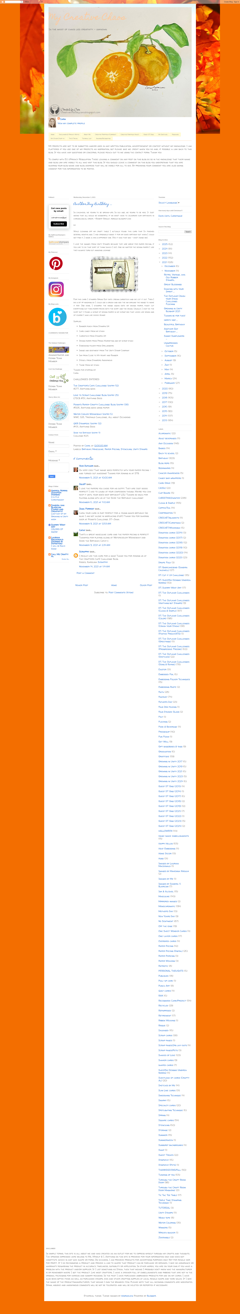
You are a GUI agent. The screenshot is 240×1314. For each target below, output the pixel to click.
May (167, 369)
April (168, 373)
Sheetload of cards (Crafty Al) (173, 1079)
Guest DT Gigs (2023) (170, 821)
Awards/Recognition (103, 138)
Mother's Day (165, 911)
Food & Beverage (167, 726)
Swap (161, 1150)
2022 (165, 257)
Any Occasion (165, 443)
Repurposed (164, 1010)
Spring (162, 1115)
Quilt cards (164, 990)
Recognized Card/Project (172, 1000)
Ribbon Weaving (166, 1020)
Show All (65, 559)
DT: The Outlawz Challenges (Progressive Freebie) (173, 648)
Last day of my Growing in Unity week (59, 516)
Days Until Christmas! (170, 215)
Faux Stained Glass (168, 711)
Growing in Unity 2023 (170, 776)
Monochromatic (166, 906)
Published (175, 134)
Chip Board (164, 492)
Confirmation (165, 512)
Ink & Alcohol (166, 891)
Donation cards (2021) (170, 557)
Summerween (165, 1140)
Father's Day (165, 701)
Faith (161, 692)
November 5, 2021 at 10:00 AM (95, 477)
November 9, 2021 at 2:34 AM (94, 545)
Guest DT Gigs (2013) (169, 786)
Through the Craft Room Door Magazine (172, 1189)
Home (52, 134)
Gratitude (163, 756)
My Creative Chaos (87, 18)
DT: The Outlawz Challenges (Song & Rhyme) (173, 663)
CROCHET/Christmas (169, 522)
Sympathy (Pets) (167, 1164)
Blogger (151, 1295)
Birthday (86, 449)
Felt (160, 716)
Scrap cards (165, 1035)
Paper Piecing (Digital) (170, 951)
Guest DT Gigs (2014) (169, 791)
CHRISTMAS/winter (169, 497)
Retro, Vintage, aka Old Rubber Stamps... (174, 277)
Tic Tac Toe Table (167, 1195)
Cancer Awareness (169, 473)
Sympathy (163, 1159)
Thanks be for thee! (174, 315)
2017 (165, 402)
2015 (165, 411)
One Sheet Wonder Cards (172, 931)
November (170, 270)
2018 (165, 397)
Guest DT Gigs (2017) (169, 796)
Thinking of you (166, 1174)
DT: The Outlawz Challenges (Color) (173, 617)
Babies (161, 448)
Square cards (166, 1120)
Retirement (164, 1015)
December (170, 266)
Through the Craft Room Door (172, 1181)
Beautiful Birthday (174, 324)
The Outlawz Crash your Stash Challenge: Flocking (174, 300)
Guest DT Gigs (149, 134)
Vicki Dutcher (86, 465)
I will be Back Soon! (58, 547)
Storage (163, 1130)
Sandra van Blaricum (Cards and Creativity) (57, 508)
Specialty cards (167, 1105)
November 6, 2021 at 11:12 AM (94, 502)
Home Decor (165, 853)
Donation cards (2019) (170, 547)
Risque (162, 1025)
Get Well (163, 741)
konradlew (127, 1295)
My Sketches (162, 134)
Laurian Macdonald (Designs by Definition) (57, 540)
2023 (165, 253)
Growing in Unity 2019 (170, 766)
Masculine (98, 449)
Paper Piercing (166, 955)
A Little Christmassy (57, 498)
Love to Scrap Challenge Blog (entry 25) (96, 395)
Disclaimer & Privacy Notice (69, 134)
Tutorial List (87, 138)
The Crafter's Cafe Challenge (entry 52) (96, 385)
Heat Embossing (166, 848)
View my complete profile (71, 123)
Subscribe (58, 224)
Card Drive (164, 483)
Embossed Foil (166, 674)
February (170, 383)
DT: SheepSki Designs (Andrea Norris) (174, 581)
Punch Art (164, 985)
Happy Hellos (165, 843)
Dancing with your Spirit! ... (174, 290)
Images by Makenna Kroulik (173, 871)
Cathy (82, 530)
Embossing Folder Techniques (174, 679)
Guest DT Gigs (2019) (169, 806)
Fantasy (162, 696)
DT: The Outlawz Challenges (173, 592)
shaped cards (165, 1065)
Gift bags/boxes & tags (170, 746)
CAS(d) (162, 488)
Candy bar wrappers (169, 478)
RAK (160, 995)
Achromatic (164, 433)
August (169, 360)
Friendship (164, 731)
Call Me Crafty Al (59, 555)
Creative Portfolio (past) (130, 134)
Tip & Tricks (73, 138)
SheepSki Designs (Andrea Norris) (172, 1071)
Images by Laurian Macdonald (168, 865)
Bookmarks (164, 468)
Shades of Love (166, 1055)
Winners (163, 1227)
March (169, 378)
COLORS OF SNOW (57, 530)
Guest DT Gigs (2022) (169, 816)
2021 (165, 262)
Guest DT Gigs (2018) (169, 801)
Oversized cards (167, 941)
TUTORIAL (164, 1207)
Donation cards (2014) (170, 532)
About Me (87, 134)
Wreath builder (166, 1232)
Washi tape (164, 1217)
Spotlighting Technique (170, 1110)
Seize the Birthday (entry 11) (87, 432)
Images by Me (165, 878)
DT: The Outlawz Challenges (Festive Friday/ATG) (173, 632)
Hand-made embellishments (173, 835)
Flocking (163, 721)
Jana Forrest (86, 508)
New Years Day (166, 916)
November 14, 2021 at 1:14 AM (94, 566)
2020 (165, 388)
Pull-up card (165, 980)
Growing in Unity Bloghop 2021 (173, 310)
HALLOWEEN (165, 830)
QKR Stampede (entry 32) (87, 423)
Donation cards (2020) (170, 552)
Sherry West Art (58, 525)
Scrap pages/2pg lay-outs (172, 1045)
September (171, 355)
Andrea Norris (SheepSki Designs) (59, 492)
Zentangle (164, 1237)
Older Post (146, 585)
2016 (165, 406)
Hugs (161, 858)
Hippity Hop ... (171, 320)
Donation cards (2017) (170, 537)
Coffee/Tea (164, 507)
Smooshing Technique (169, 1095)
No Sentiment (165, 921)
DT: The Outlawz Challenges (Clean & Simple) (173, 609)
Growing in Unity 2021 (170, 771)
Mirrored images (167, 901)
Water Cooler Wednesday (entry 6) (93, 414)
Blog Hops (163, 463)
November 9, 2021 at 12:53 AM (95, 523)
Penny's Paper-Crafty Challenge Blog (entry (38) (101, 404)
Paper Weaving (166, 960)
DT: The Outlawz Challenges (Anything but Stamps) (173, 602)
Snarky (162, 1100)
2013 (165, 420)
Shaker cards (166, 1060)
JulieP (82, 484)
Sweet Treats (166, 1155)
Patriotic (163, 965)
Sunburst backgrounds (170, 1145)
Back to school (166, 453)
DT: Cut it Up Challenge (171, 575)
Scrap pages (165, 1040)
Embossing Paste (167, 687)
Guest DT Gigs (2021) (169, 811)
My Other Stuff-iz (57, 138)
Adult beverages (167, 438)
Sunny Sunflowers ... (174, 337)
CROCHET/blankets (168, 517)
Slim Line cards (167, 1090)
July (167, 364)
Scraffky (84, 551)
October (169, 351)
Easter (162, 669)
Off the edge (165, 926)
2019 (165, 393)
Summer (162, 1135)
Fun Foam (163, 736)
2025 (165, 244)
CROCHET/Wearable (169, 527)
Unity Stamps (140, 449)
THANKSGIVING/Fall (169, 1169)
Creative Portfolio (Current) (105, 134)
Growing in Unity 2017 (170, 761)
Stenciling (126, 449)
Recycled (163, 1005)
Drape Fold (164, 562)
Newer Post (81, 585)
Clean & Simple (166, 502)
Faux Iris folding (167, 706)
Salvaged (163, 1030)
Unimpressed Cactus (171, 344)
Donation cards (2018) (170, 542)
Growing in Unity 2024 (170, 781)
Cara (63, 119)
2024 (165, 248)
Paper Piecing (112, 449)
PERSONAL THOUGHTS (171, 970)
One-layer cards (168, 936)
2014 (165, 415)
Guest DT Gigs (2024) (170, 826)
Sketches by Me (166, 1085)
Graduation (164, 751)
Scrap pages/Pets (168, 1050)
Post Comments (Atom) (121, 592)
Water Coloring (167, 1222)
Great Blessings (173, 284)
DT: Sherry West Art (170, 587)
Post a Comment (85, 573)
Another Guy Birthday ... (171, 330)
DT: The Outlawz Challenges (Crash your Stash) (173, 625)
